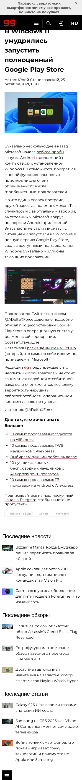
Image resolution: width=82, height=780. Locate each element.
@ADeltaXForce (39, 409)
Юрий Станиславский (38, 80)
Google (44, 513)
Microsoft (62, 513)
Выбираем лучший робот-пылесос (43, 457)
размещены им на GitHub (51, 348)
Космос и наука (20, 513)
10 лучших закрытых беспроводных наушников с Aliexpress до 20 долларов (37, 468)
